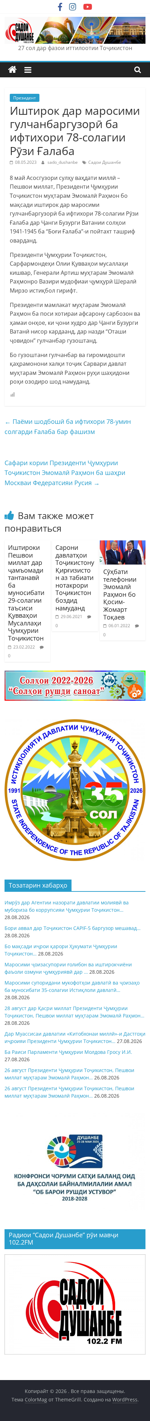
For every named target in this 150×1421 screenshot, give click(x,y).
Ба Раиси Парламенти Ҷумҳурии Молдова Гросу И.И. (68, 1052)
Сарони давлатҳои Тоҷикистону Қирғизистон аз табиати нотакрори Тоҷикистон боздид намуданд (74, 577)
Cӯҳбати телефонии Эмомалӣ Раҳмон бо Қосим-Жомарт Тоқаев (119, 594)
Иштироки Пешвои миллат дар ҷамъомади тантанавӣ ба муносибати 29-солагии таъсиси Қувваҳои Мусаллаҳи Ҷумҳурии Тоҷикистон (26, 592)
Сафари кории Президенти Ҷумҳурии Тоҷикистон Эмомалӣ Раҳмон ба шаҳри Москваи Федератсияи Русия (65, 472)
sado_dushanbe (63, 162)
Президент (24, 98)
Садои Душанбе (104, 162)
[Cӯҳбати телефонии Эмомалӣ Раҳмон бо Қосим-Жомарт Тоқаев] (122, 544)
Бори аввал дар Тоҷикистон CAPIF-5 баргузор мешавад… (73, 928)
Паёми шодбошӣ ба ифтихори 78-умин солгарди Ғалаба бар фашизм (68, 426)
